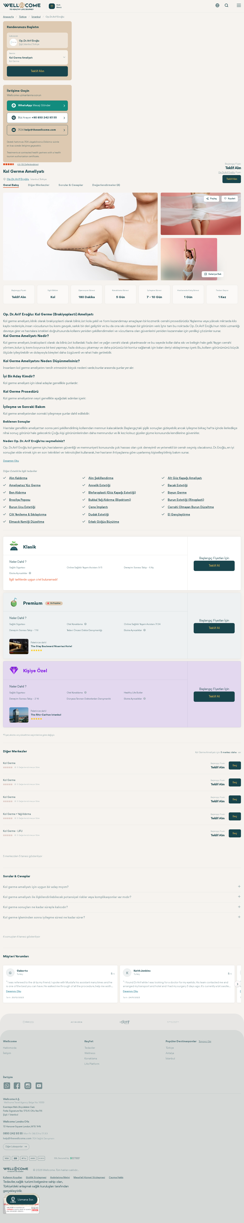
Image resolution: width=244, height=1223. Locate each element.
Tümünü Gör (205, 1041)
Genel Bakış (11, 185)
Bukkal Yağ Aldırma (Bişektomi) (109, 500)
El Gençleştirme (179, 514)
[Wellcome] (22, 6)
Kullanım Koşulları (12, 1177)
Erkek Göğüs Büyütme (103, 521)
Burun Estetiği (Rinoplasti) (186, 500)
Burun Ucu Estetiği (22, 507)
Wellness (89, 1053)
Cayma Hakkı (116, 1177)
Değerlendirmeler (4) (106, 185)
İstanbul (170, 1058)
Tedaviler (89, 1048)
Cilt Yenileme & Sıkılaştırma (27, 514)
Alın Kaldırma (18, 478)
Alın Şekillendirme (100, 478)
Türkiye (170, 1048)
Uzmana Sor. (26, 1199)
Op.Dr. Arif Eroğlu (18, 179)
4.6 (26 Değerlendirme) (28, 164)
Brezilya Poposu (19, 500)
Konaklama (90, 1058)
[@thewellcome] (39, 1086)
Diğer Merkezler (38, 185)
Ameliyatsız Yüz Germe (25, 485)
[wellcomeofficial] (17, 1086)
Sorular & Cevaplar (71, 185)
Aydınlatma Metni (60, 1177)
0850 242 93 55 (13, 1133)
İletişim (7, 1053)
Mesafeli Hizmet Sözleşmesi (89, 1177)
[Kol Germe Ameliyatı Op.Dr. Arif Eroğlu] (80, 236)
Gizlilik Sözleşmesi (36, 1177)
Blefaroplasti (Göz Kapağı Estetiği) (112, 492)
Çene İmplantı (98, 507)
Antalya (170, 1053)
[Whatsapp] (7, 1086)
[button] (237, 984)
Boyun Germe (177, 492)
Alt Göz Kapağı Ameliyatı (185, 478)
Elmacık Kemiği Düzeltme (26, 521)
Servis (12, 53)
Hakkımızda (9, 1048)
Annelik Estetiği (99, 485)
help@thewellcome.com (17, 1138)
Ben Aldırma (17, 492)
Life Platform (91, 1064)
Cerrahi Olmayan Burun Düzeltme (191, 507)
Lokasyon (13, 36)
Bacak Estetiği (178, 485)
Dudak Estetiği (98, 514)
